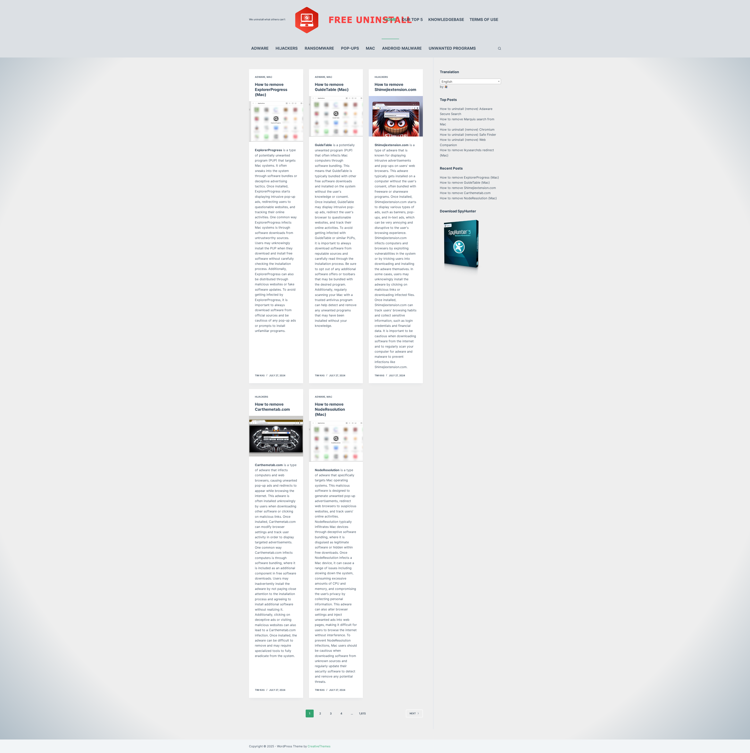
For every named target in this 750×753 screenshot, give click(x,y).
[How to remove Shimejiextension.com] (396, 116)
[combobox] (470, 81)
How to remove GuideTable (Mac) (465, 182)
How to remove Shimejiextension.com (468, 188)
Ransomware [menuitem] (319, 48)
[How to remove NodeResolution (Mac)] (336, 441)
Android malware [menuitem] (402, 48)
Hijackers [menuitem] (287, 48)
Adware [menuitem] (260, 48)
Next (413, 713)
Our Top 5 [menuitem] (412, 19)
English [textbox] (447, 82)
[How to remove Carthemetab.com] (276, 436)
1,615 (362, 713)
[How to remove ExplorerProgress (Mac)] (276, 121)
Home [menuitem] (390, 19)
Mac (269, 76)
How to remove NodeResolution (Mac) (330, 409)
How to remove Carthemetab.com (465, 193)
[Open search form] (499, 48)
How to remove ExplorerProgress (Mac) (271, 89)
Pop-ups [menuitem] (350, 48)
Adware (260, 76)
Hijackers (381, 76)
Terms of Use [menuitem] (484, 19)
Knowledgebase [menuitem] (446, 19)
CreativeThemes (319, 746)
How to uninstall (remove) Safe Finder (468, 135)
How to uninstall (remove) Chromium (467, 129)
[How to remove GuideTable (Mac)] (336, 116)
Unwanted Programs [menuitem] (452, 48)
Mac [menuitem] (370, 48)
